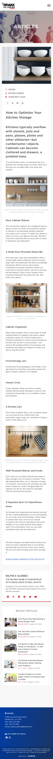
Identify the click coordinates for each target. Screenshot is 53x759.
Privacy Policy (11, 752)
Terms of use (23, 752)
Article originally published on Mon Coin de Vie (25, 559)
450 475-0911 (14, 722)
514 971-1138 (14, 724)
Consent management (38, 752)
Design (11, 90)
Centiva (31, 756)
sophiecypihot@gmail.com (21, 727)
